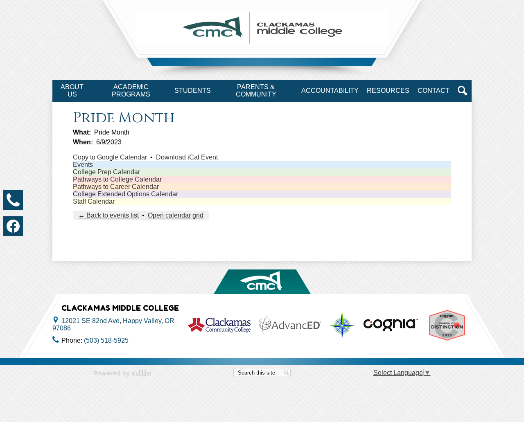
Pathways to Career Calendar (116, 186)
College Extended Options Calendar (125, 194)
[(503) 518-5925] (13, 200)
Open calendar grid (175, 215)
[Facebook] (13, 226)
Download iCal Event (187, 157)
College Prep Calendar (106, 171)
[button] (72, 91)
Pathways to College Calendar (117, 179)
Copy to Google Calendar (110, 157)
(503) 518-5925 (106, 340)
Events (83, 164)
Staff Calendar (94, 201)
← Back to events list (108, 215)
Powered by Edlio (122, 373)
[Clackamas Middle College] (262, 27)
